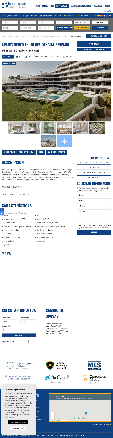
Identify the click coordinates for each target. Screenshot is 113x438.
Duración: (25, 317)
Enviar (95, 167)
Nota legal (5, 435)
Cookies (43, 435)
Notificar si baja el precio (94, 49)
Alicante (16, 36)
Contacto (107, 11)
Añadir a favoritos (95, 172)
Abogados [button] (98, 6)
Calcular (18, 335)
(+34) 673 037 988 (30, 15)
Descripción (9, 152)
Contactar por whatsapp (95, 163)
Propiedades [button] (61, 6)
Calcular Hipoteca (56, 152)
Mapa (41, 152)
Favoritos (70, 15)
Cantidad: (6, 317)
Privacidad (14, 435)
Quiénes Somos (48, 6)
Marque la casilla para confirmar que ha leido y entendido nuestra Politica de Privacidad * (95, 226)
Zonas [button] (107, 6)
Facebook (83, 15)
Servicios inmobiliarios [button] (81, 6)
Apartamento (54, 36)
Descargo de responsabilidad (29, 435)
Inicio (38, 6)
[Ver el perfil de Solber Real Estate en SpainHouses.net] (19, 377)
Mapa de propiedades (64, 28)
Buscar (101, 28)
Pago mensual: (8, 341)
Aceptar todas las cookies (18, 422)
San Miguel (44, 36)
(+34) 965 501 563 (11, 15)
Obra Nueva (65, 36)
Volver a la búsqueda (99, 36)
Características (26, 152)
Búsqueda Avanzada (82, 28)
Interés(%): (6, 326)
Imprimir (95, 177)
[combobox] (10, 22)
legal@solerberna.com (52, 15)
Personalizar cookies (18, 428)
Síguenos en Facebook (101, 424)
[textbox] (28, 22)
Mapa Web (51, 435)
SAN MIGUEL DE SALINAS (30, 36)
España (9, 36)
